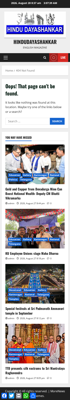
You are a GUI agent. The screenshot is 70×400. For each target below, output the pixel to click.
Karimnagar (40, 175)
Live (63, 57)
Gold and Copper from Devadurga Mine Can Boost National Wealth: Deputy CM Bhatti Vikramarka (33, 193)
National (54, 175)
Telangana (26, 179)
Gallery (27, 175)
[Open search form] (44, 57)
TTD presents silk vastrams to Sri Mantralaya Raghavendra (35, 370)
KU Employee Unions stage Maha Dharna (31, 253)
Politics (13, 179)
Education (14, 175)
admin (11, 203)
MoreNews (57, 391)
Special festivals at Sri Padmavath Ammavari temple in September (34, 310)
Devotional (15, 290)
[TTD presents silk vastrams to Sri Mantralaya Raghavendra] (35, 343)
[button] (6, 57)
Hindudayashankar (35, 41)
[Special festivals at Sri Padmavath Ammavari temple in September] (35, 284)
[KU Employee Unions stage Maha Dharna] (35, 228)
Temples (13, 299)
